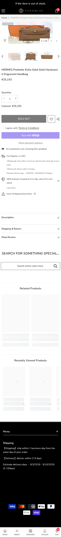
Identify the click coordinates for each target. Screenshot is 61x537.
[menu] (3, 11)
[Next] (56, 41)
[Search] (55, 266)
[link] (15, 339)
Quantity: (6, 92)
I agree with (11, 128)
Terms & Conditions (29, 128)
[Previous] (51, 41)
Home (4, 17)
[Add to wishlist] (51, 119)
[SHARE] (57, 119)
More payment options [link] (31, 143)
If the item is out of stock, (30, 3)
